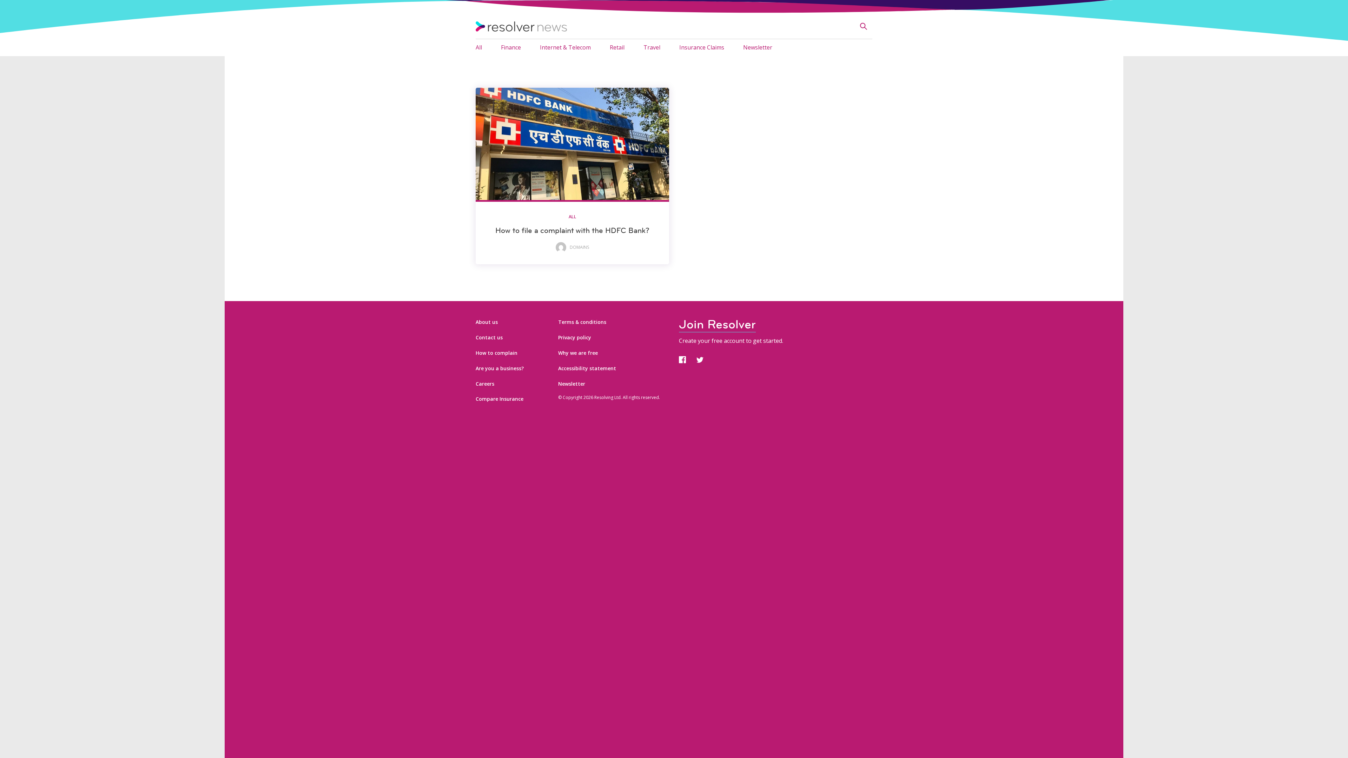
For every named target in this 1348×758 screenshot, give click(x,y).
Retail (617, 47)
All (479, 47)
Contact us (489, 337)
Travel (651, 47)
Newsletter (757, 47)
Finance (511, 47)
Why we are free (578, 353)
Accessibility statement (587, 368)
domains (579, 247)
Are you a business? (500, 368)
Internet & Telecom (565, 47)
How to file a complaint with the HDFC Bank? (572, 230)
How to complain (496, 353)
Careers (485, 383)
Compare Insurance (499, 398)
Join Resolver (717, 324)
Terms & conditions (582, 322)
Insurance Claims (701, 47)
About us (487, 322)
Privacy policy (574, 337)
